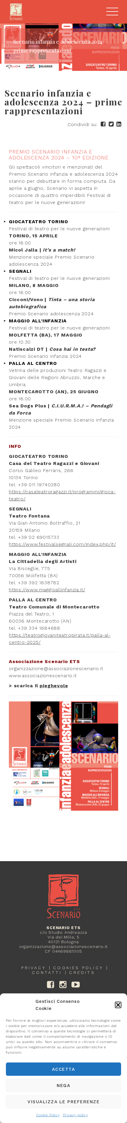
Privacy (33, 967)
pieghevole (54, 685)
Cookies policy (78, 967)
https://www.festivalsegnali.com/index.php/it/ (62, 544)
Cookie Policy (48, 1115)
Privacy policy (75, 1115)
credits (82, 972)
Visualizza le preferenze (63, 1101)
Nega (63, 1085)
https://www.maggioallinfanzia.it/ (47, 589)
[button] (118, 1005)
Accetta (63, 1069)
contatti (47, 972)
